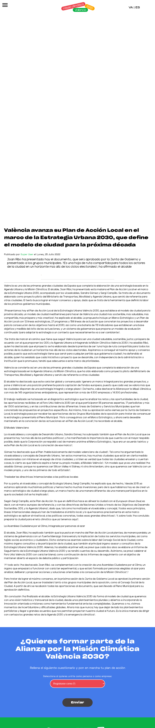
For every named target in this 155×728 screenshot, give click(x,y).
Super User (27, 254)
